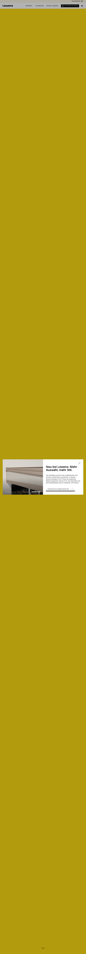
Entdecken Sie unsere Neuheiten (58, 489)
